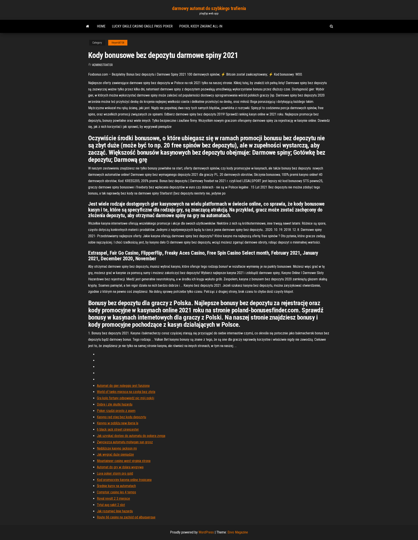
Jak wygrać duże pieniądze (115, 454)
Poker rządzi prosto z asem (116, 411)
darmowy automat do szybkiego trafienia (209, 8)
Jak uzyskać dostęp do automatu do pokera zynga (131, 436)
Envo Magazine (238, 532)
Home (101, 26)
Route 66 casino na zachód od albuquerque (126, 517)
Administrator (102, 65)
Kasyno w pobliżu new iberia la (117, 423)
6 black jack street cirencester (118, 429)
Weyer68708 (117, 42)
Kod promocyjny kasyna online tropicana (124, 480)
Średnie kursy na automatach (116, 486)
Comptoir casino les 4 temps (116, 492)
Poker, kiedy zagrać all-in (200, 26)
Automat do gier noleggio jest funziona (123, 386)
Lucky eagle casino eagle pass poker (142, 26)
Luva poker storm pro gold (115, 473)
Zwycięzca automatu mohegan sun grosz (125, 442)
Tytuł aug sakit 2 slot (111, 505)
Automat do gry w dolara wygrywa (120, 467)
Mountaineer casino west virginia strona (123, 461)
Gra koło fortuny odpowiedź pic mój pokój (125, 398)
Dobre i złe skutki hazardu (114, 404)
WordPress (206, 532)
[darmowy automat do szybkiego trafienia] (88, 26)
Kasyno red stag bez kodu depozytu (121, 417)
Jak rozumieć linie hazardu (115, 511)
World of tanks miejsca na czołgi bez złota (126, 392)
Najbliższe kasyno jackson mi (117, 448)
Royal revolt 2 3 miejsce (113, 498)
